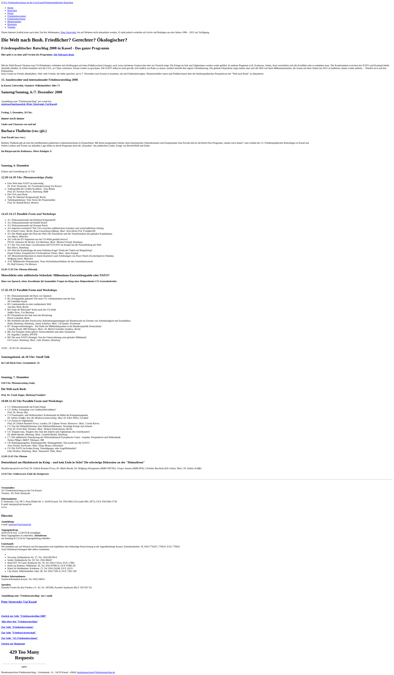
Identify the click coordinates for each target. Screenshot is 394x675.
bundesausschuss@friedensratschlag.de (96, 672)
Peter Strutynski (68, 32)
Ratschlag (12, 10)
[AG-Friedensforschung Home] (37, 2)
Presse (10, 13)
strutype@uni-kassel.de (19, 524)
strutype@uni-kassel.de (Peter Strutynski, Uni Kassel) (29, 104)
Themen (11, 27)
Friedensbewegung (16, 16)
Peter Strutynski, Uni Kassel (19, 601)
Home (10, 7)
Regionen (12, 24)
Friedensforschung (16, 19)
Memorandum (14, 21)
